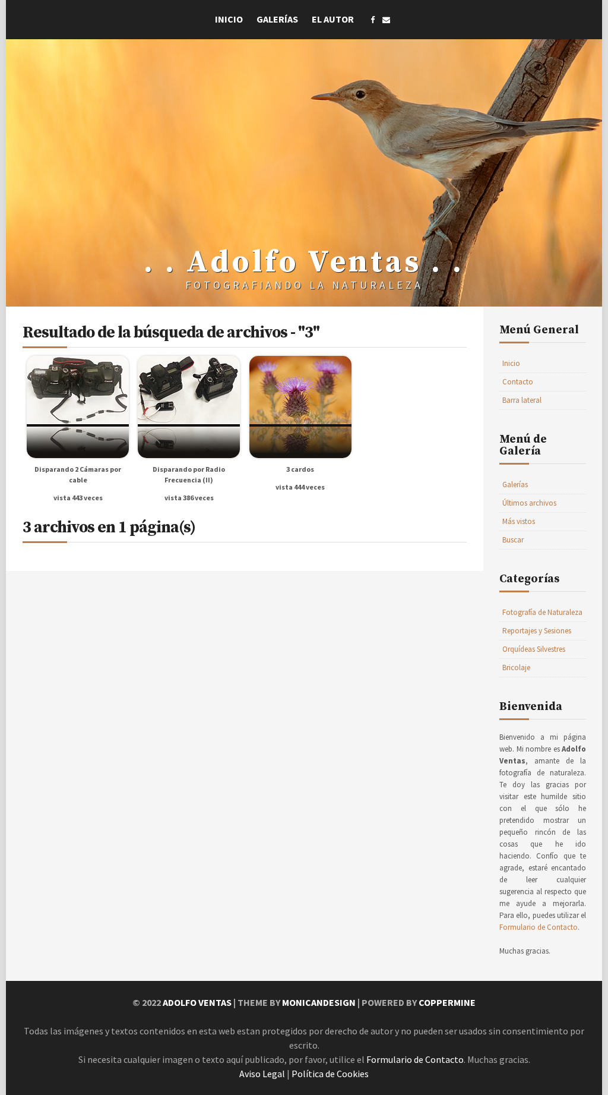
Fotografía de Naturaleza (542, 612)
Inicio (229, 19)
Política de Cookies (330, 1074)
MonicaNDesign (319, 1002)
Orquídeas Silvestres (533, 649)
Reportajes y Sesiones (536, 631)
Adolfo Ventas (197, 1002)
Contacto (517, 382)
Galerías (277, 19)
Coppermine (447, 1002)
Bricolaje (516, 667)
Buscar (513, 540)
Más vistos (518, 521)
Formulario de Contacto (538, 927)
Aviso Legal (262, 1074)
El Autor (333, 19)
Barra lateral (522, 400)
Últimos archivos (529, 503)
